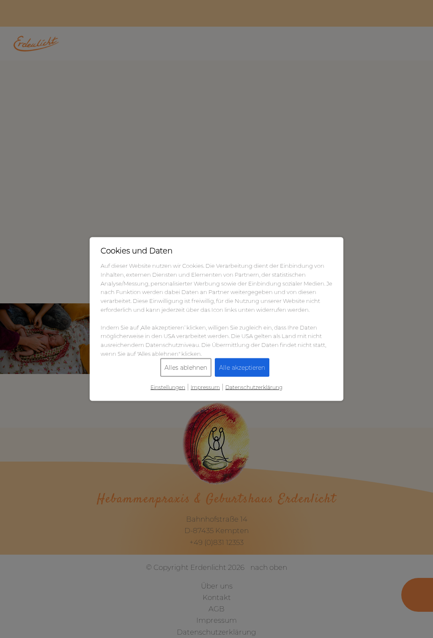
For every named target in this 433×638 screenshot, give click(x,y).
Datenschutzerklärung (253, 387)
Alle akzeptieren (242, 367)
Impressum (205, 387)
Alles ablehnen (185, 367)
